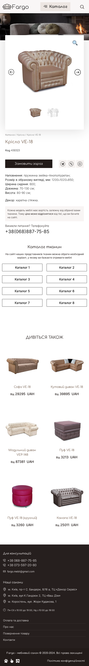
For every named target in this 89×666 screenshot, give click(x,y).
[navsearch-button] (82, 7)
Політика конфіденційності (66, 660)
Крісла (21, 135)
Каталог (58, 7)
